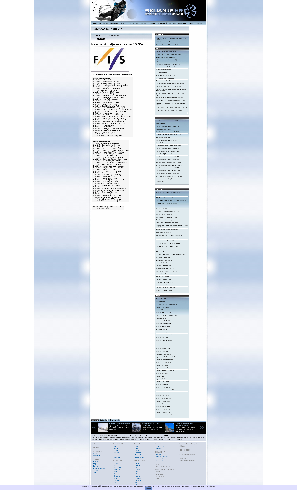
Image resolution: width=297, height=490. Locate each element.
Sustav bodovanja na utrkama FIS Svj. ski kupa (169, 176)
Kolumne (159, 448)
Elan (136, 467)
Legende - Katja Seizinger (163, 381)
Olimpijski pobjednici (161, 329)
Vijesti (116, 448)
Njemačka (117, 474)
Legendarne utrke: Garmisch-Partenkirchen (168, 357)
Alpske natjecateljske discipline (164, 179)
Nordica (137, 476)
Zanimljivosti (160, 446)
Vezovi (137, 448)
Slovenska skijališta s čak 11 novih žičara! (151, 424)
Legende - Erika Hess (162, 392)
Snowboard (97, 456)
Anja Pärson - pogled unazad (164, 260)
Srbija (116, 478)
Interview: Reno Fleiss (162, 274)
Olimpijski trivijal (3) (161, 123)
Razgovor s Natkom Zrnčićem (164, 290)
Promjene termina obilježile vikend (165, 67)
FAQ (94, 464)
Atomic (137, 463)
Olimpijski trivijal (160, 301)
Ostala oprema (139, 457)
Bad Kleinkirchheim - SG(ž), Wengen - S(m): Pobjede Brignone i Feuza (171, 94)
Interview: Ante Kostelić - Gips (164, 282)
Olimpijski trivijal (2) (161, 298)
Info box (158, 454)
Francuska (117, 467)
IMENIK (157, 464)
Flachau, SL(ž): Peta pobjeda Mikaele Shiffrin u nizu (170, 100)
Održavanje (138, 453)
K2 (136, 474)
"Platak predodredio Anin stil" (164, 232)
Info (115, 446)
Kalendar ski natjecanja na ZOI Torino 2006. (168, 170)
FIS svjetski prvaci (161, 318)
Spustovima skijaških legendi (164, 154)
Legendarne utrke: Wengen (163, 323)
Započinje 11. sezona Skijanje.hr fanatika (167, 51)
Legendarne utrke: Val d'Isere (164, 354)
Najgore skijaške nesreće (163, 137)
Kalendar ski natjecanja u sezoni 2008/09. (167, 156)
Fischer (137, 469)
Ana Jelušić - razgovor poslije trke (165, 287)
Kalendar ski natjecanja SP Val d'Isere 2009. (168, 151)
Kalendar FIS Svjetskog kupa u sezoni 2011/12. (169, 134)
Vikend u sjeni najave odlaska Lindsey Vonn (168, 64)
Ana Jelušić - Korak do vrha (163, 265)
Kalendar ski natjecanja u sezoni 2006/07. (167, 167)
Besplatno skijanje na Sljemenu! (119, 423)
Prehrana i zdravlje (99, 468)
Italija (116, 472)
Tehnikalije (138, 455)
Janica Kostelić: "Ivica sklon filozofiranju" (167, 222)
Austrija (116, 463)
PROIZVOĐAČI (162, 23)
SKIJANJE (124, 23)
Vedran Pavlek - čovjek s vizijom (165, 268)
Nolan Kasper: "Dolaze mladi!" (164, 197)
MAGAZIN (172, 23)
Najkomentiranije (114, 420)
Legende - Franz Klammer (163, 412)
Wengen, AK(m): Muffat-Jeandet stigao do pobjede (170, 97)
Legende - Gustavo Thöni (163, 395)
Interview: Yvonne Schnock (163, 279)
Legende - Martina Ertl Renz (163, 348)
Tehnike (95, 470)
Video (116, 455)
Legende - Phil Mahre (162, 384)
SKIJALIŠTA (144, 23)
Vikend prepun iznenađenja (163, 69)
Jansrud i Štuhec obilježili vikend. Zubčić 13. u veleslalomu (171, 38)
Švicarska (117, 480)
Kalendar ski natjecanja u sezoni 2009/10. (167, 148)
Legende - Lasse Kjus (162, 337)
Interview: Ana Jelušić (162, 285)
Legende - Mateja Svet (162, 351)
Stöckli (137, 482)
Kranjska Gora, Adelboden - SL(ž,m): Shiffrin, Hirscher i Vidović (171, 103)
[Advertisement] (121, 232)
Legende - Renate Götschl (163, 312)
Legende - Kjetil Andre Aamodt (164, 343)
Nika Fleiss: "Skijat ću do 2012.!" (165, 249)
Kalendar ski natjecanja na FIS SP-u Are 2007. (169, 165)
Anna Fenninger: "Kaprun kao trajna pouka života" (170, 192)
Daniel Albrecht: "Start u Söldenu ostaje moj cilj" (169, 235)
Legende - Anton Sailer (162, 365)
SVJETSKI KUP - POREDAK (161, 477)
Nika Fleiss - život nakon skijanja (165, 220)
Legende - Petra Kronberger (163, 362)
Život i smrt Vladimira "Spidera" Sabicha (167, 315)
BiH (115, 465)
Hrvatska (117, 469)
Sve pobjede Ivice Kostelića (163, 129)
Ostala (116, 482)
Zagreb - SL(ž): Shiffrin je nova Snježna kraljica (169, 110)
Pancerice (138, 450)
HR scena (117, 453)
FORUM (191, 23)
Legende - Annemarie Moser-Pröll (165, 390)
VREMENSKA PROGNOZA (164, 469)
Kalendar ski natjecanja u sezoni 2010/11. (167, 140)
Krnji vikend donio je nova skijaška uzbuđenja (168, 86)
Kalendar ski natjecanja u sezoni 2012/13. (167, 132)
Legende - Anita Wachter (162, 368)
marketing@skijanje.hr (187, 460)
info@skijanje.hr (189, 454)
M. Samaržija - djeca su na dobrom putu (167, 246)
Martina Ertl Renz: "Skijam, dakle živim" (167, 229)
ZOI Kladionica (160, 143)
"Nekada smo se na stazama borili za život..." (168, 243)
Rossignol (138, 478)
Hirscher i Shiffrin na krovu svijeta (165, 57)
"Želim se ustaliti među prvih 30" (165, 240)
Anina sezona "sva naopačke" (164, 214)
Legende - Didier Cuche (162, 307)
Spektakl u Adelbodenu (162, 72)
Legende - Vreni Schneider (163, 409)
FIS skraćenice (160, 181)
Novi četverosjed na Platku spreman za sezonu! (184, 424)
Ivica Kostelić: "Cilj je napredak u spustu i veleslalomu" (171, 206)
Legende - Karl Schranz (162, 379)
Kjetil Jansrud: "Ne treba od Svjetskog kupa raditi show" (171, 200)
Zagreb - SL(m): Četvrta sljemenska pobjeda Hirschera (171, 107)
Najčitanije (103, 420)
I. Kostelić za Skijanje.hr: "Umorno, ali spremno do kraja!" (172, 254)
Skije (136, 446)
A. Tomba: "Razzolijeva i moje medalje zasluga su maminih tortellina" (172, 226)
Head (137, 472)
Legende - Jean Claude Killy (163, 398)
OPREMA (153, 23)
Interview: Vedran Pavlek (163, 263)
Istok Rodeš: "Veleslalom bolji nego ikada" (167, 211)
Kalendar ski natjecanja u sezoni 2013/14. (167, 126)
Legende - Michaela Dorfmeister (165, 340)
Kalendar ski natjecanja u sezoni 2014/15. (167, 121)
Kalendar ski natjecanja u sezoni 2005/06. (167, 173)
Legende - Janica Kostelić (163, 345)
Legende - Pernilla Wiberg (163, 387)
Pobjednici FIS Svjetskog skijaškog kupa (167, 304)
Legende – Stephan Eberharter (164, 334)
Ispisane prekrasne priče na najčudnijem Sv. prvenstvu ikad (171, 60)
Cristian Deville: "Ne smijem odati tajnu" (167, 203)
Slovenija (117, 476)
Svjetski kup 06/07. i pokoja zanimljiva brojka (168, 162)
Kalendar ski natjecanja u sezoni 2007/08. (167, 159)
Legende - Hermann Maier (163, 326)
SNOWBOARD (134, 23)
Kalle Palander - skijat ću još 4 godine (166, 271)
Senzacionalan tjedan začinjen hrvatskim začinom (170, 83)
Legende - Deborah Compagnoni (165, 370)
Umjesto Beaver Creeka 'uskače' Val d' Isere (170, 42)
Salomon (138, 480)
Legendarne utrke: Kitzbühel (163, 321)
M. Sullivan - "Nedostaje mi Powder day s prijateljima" (170, 238)
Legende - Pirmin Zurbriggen (164, 403)
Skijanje (95, 453)
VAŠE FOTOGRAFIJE (162, 467)
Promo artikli (160, 461)
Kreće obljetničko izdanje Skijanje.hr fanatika (168, 54)
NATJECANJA (114, 23)
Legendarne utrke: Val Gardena (164, 359)
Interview (117, 457)
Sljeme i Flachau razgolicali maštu (165, 75)
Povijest (95, 466)
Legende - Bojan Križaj (162, 373)
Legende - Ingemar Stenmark (164, 415)
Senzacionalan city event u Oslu (165, 78)
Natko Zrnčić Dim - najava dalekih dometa (167, 251)
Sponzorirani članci (162, 456)
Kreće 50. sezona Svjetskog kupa (167, 44)
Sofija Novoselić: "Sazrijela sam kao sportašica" (169, 209)
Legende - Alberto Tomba (163, 406)
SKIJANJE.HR (182, 23)
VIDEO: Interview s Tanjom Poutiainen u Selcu (169, 195)
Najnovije (95, 420)
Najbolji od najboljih (162, 459)
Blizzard (137, 465)
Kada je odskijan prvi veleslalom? (165, 309)
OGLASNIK (199, 23)
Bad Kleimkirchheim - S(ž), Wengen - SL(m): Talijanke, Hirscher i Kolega (171, 89)
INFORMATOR (103, 23)
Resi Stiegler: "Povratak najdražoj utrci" (167, 217)
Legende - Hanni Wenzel (162, 376)
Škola (95, 472)
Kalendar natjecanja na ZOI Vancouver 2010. (168, 145)
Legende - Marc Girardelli (163, 401)
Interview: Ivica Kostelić (162, 276)
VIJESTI (94, 23)
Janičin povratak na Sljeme (163, 257)
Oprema (116, 450)
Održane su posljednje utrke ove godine (167, 80)
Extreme (95, 462)
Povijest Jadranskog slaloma (164, 332)
